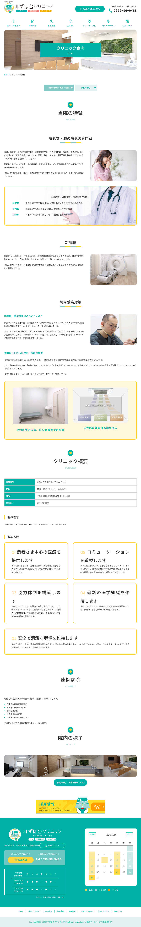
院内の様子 (86, 87)
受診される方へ (34, 911)
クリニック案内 (86, 911)
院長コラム (118, 911)
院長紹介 (72, 911)
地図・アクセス (103, 911)
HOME (7, 74)
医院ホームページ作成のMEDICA (99, 922)
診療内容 (48, 911)
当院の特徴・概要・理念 (58, 87)
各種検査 (60, 911)
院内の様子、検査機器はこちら (70, 782)
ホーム (21, 911)
